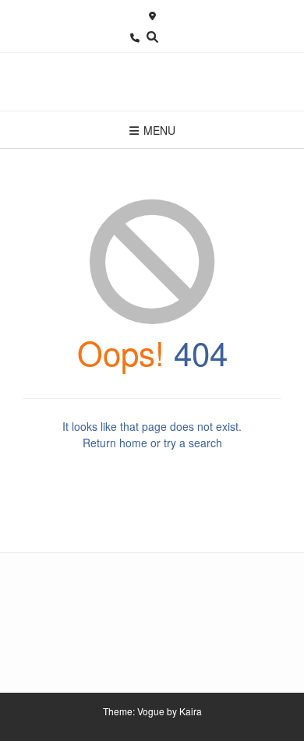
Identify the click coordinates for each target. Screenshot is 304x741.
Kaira (190, 711)
